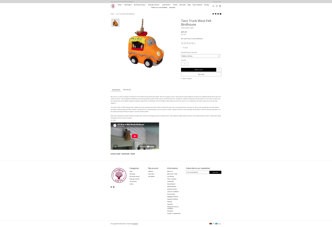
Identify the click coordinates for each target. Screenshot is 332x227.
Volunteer (172, 7)
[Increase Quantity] (187, 64)
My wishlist (151, 176)
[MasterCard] (211, 224)
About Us (170, 171)
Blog (189, 5)
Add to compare (187, 78)
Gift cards (183, 5)
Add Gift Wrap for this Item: (189, 52)
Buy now (201, 74)
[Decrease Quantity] (183, 64)
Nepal (133, 154)
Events (175, 5)
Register (150, 171)
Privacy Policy (171, 194)
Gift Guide (132, 174)
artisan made (115, 154)
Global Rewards (171, 186)
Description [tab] (116, 90)
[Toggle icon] (213, 6)
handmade (125, 154)
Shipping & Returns (172, 196)
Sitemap (169, 201)
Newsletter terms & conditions (173, 207)
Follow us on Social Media (159, 7)
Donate (206, 5)
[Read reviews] (187, 43)
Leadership (170, 181)
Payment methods (172, 199)
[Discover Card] (219, 224)
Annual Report (171, 184)
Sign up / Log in (217, 1)
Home (112, 14)
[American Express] (216, 224)
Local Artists (133, 181)
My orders (151, 174)
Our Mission (170, 176)
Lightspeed (135, 223)
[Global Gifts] (113, 6)
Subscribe (215, 172)
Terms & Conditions (173, 191)
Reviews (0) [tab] (127, 90)
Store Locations (197, 5)
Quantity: (183, 60)
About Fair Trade (172, 174)
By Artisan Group (134, 176)
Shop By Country (134, 179)
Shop (131, 171)
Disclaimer (170, 211)
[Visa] (213, 224)
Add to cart (199, 70)
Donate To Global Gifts (174, 213)
